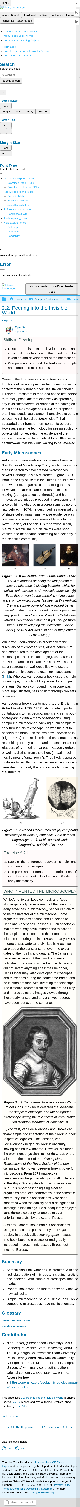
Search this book (10, 68)
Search (7, 1503)
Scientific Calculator (19, 204)
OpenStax (21, 327)
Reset (5, 105)
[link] (6, 676)
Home (19, 299)
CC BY (16, 1402)
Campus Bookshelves (47, 299)
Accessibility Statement (39, 1488)
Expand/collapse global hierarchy (6, 299)
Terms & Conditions (13, 1488)
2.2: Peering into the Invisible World (42, 1397)
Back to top (8, 1416)
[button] (13, 231)
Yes (9, 1448)
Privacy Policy (62, 1484)
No (22, 1448)
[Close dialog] (2, 269)
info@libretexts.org (42, 1492)
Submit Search (11, 80)
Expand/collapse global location (76, 298)
